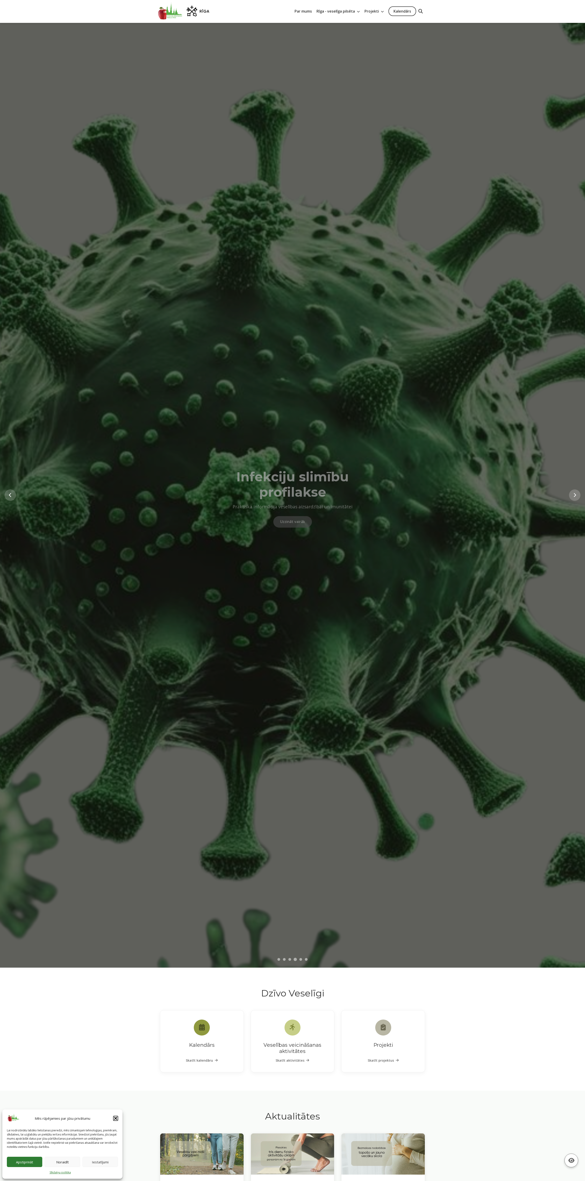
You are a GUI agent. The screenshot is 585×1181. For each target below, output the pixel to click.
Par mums (303, 11)
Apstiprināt (24, 1162)
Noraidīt (62, 1162)
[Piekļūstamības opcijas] (571, 1160)
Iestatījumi (100, 1162)
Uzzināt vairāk (292, 518)
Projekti (372, 11)
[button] (115, 1118)
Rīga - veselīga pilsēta (336, 11)
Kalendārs (402, 11)
